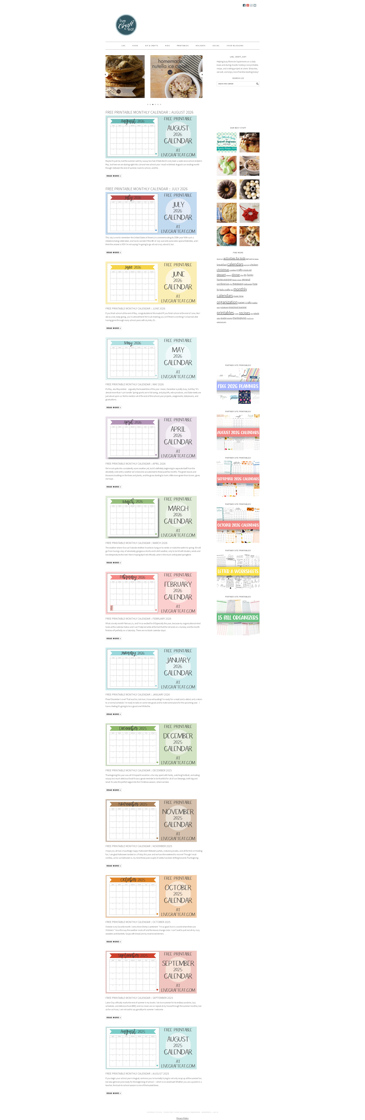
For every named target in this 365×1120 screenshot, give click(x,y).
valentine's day (221, 322)
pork (218, 307)
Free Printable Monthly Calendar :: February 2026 (138, 618)
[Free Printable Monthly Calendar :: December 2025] (151, 765)
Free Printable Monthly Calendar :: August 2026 (149, 112)
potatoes (224, 307)
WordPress (206, 1112)
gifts (230, 284)
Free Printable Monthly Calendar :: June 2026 (135, 308)
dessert (221, 275)
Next (202, 74)
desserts (228, 275)
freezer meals (237, 280)
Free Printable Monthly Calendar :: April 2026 (136, 463)
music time (238, 296)
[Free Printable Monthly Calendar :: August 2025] (151, 1068)
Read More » (114, 176)
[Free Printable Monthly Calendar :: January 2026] (151, 689)
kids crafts (224, 289)
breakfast (222, 264)
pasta (254, 302)
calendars (235, 264)
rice (252, 313)
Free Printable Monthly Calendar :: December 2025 (139, 770)
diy (245, 275)
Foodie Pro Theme (171, 1112)
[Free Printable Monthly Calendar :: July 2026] (151, 214)
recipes (244, 312)
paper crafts (245, 302)
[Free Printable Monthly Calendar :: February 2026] (151, 613)
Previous (105, 74)
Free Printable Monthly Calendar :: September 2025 (139, 998)
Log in (215, 1112)
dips (241, 275)
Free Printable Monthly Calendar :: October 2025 (138, 922)
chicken (254, 264)
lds (232, 290)
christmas (223, 270)
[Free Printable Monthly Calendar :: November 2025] (151, 841)
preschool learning (237, 307)
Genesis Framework (191, 1112)
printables (225, 312)
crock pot (247, 270)
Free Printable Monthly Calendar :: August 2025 (137, 1073)
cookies (233, 270)
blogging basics (253, 259)
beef (247, 259)
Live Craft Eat (116, 26)
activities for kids (234, 258)
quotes (236, 314)
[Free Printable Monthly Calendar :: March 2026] (151, 537)
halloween (248, 284)
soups (229, 318)
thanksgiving (239, 318)
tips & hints (250, 318)
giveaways (237, 283)
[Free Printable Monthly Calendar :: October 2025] (151, 917)
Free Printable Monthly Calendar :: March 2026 (136, 543)
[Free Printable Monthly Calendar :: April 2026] (151, 458)
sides (218, 318)
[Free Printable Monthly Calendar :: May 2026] (151, 379)
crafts (239, 270)
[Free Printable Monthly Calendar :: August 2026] (151, 137)
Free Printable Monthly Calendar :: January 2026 (138, 694)
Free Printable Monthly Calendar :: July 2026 (146, 188)
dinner (236, 275)
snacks (224, 318)
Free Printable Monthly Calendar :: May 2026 (135, 384)
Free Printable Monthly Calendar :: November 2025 (139, 846)
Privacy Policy (183, 1118)
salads (256, 313)
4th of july (220, 259)
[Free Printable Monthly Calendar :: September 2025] (151, 992)
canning (247, 265)
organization (227, 302)
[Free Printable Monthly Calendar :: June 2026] (151, 303)
